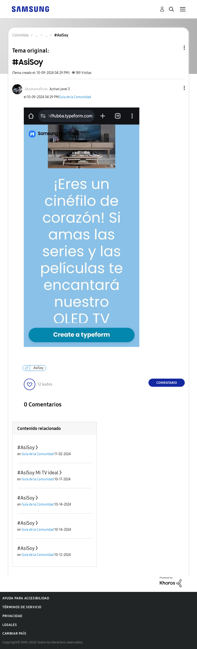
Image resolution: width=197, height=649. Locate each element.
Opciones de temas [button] (176, 47)
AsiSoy (38, 368)
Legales (9, 625)
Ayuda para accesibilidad (25, 598)
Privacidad (12, 616)
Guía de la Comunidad (75, 97)
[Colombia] (30, 8)
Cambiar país (14, 633)
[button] (176, 88)
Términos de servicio (22, 607)
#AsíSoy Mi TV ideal (37, 473)
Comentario (166, 383)
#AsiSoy (26, 447)
